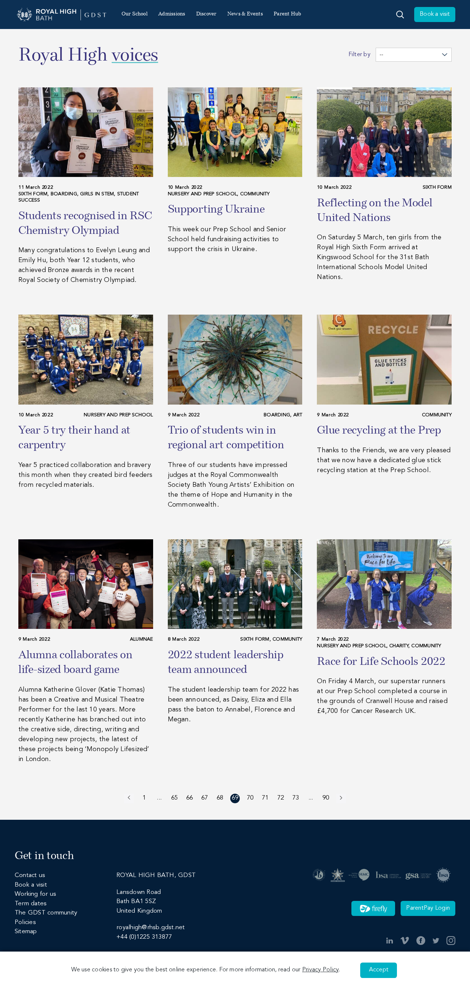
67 (204, 798)
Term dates (31, 904)
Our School (135, 14)
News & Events (245, 14)
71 (265, 798)
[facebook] (420, 940)
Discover (206, 14)
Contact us (30, 875)
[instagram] (450, 940)
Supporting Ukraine (216, 209)
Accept (378, 970)
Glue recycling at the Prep (379, 430)
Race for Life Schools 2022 (381, 662)
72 (280, 798)
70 (250, 798)
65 (174, 798)
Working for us (35, 894)
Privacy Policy (320, 970)
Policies (25, 922)
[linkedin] (389, 940)
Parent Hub (287, 14)
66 (189, 798)
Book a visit (435, 14)
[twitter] (436, 940)
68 (220, 798)
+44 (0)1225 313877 (144, 937)
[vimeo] (404, 940)
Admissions (171, 14)
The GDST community (46, 913)
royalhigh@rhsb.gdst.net (150, 927)
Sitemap (26, 931)
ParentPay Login (428, 908)
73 (295, 798)
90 (325, 798)
